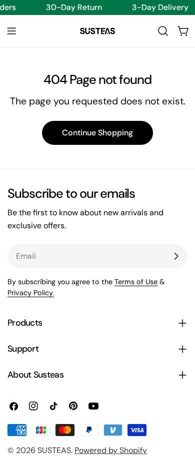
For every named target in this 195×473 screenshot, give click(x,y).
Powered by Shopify (110, 450)
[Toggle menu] (12, 31)
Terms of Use (136, 281)
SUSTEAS (54, 450)
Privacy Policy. (31, 292)
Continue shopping (97, 132)
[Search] (163, 31)
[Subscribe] (176, 256)
